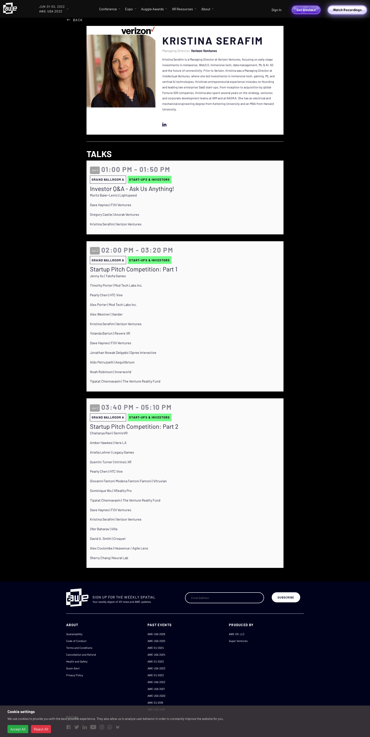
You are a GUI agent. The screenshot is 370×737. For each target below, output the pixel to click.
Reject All (41, 729)
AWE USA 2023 (156, 668)
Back (78, 20)
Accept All (17, 729)
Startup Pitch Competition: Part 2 (134, 426)
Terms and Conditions (79, 647)
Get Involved (306, 10)
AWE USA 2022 (156, 682)
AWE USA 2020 (156, 695)
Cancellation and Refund (81, 654)
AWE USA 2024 (156, 654)
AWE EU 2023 (156, 661)
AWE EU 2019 (155, 702)
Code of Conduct (76, 641)
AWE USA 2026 (156, 634)
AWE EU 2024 (156, 647)
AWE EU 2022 (156, 675)
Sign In (277, 10)
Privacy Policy (74, 675)
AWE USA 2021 (156, 689)
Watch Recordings (347, 10)
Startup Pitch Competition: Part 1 (133, 269)
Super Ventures (238, 641)
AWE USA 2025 (156, 641)
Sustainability (74, 634)
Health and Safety (77, 661)
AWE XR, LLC (237, 634)
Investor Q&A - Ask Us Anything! (132, 188)
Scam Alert (73, 668)
